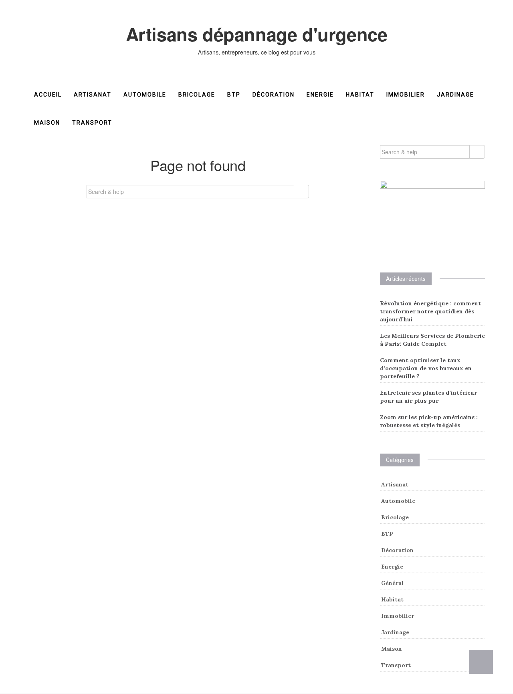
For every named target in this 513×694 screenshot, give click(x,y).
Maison (47, 122)
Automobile (144, 94)
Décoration (273, 94)
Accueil (48, 94)
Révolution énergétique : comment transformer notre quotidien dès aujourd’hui (430, 311)
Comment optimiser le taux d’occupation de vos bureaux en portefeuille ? (426, 368)
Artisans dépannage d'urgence (257, 34)
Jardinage (455, 94)
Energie (320, 94)
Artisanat (92, 94)
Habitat (360, 94)
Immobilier (405, 94)
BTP (233, 94)
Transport (92, 122)
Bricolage (196, 94)
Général (392, 583)
